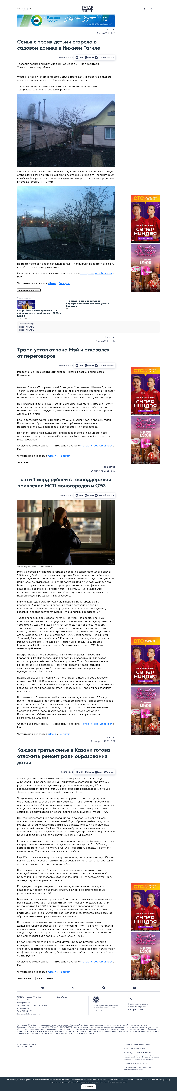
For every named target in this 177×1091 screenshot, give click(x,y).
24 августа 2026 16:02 (103, 741)
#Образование (24, 978)
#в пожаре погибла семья (28, 290)
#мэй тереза (23, 462)
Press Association (27, 440)
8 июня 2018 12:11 (106, 33)
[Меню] (158, 9)
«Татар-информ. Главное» (96, 273)
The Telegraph (103, 397)
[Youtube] (134, 987)
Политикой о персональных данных (83, 1082)
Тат (30, 9)
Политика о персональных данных (137, 1044)
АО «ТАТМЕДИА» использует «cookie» (137, 1053)
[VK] (42, 988)
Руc (19, 9)
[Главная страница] (87, 9)
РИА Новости (60, 397)
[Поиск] (144, 9)
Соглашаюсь (88, 1087)
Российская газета (74, 80)
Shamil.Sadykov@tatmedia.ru (134, 1069)
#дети (39, 978)
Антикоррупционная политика (135, 1048)
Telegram (64, 283)
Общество (109, 29)
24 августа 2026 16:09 (103, 471)
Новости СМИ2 (26, 327)
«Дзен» (52, 283)
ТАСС (77, 436)
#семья (50, 978)
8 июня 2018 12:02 (105, 341)
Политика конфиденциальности (135, 1063)
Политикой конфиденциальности (113, 1082)
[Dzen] (103, 987)
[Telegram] (73, 987)
